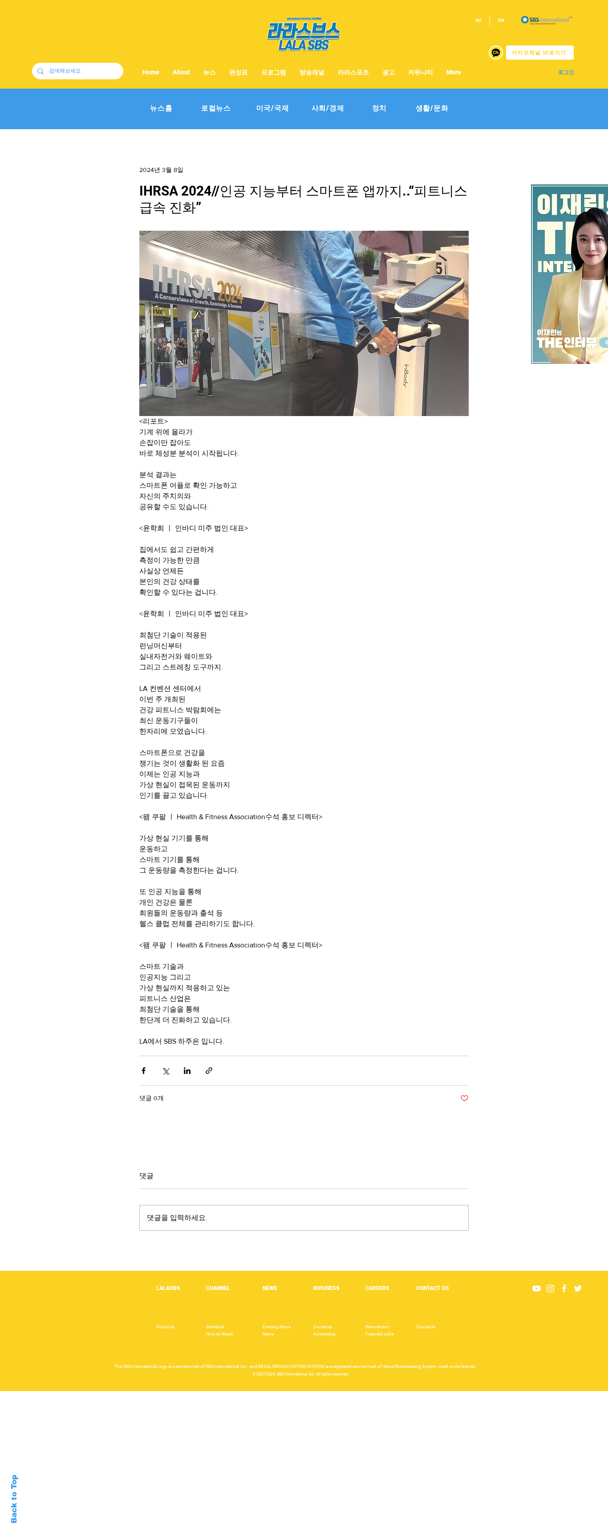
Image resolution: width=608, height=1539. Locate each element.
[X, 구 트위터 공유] (165, 1070)
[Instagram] (550, 1288)
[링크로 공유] (209, 1070)
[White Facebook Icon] (564, 1288)
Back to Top (14, 1499)
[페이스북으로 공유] (143, 1070)
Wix (374, 1534)
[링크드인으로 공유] (187, 1070)
